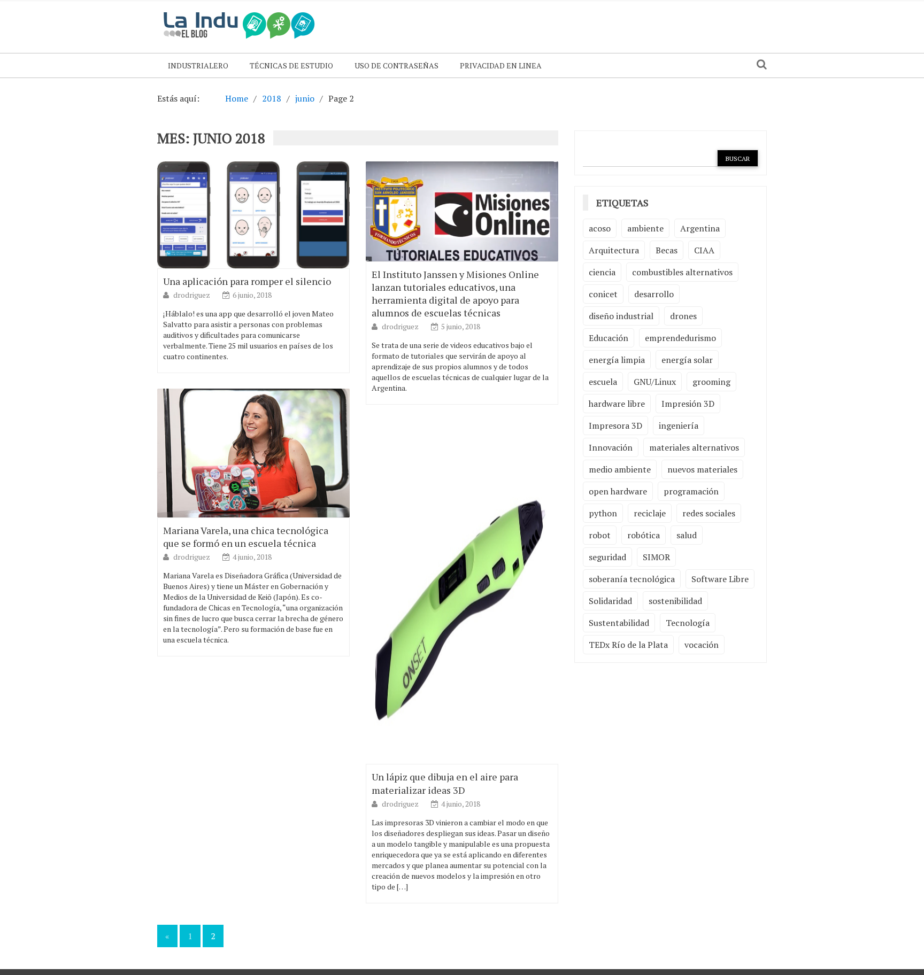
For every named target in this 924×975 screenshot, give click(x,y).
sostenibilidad (675, 601)
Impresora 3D (615, 425)
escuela (603, 382)
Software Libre (720, 579)
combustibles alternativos (682, 272)
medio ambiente (620, 469)
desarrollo (654, 294)
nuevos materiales (702, 469)
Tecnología (688, 623)
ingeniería (678, 425)
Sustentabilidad (619, 623)
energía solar (687, 360)
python (603, 513)
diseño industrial (621, 316)
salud (686, 535)
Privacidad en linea (501, 65)
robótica (643, 535)
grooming (711, 382)
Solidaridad (610, 601)
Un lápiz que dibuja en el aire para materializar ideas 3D (445, 783)
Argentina (700, 228)
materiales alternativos (694, 447)
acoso (600, 228)
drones (683, 316)
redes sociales (708, 513)
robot (600, 535)
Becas (666, 250)
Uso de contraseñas (396, 65)
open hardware (618, 491)
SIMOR (656, 557)
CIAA (704, 250)
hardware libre (617, 403)
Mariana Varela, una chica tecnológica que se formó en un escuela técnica (245, 537)
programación (691, 491)
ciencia (602, 272)
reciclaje (650, 513)
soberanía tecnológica (632, 579)
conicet (603, 294)
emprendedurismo (680, 338)
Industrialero (198, 65)
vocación (701, 645)
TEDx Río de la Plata (628, 645)
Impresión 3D (687, 403)
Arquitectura (614, 250)
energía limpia (617, 360)
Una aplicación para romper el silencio (247, 281)
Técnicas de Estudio (291, 65)
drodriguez (192, 295)
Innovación (611, 447)
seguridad (607, 557)
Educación (608, 338)
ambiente (645, 228)
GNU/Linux (655, 382)
